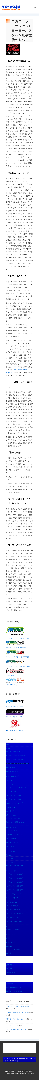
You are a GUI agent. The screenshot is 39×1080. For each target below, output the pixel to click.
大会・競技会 (10, 953)
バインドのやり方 (11, 791)
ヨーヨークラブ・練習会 (13, 949)
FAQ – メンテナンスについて (14, 914)
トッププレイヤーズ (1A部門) (14, 874)
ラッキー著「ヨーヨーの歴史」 (15, 865)
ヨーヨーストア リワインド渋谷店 (16, 647)
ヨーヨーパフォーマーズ (13, 894)
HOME (8, 744)
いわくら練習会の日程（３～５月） (16, 1029)
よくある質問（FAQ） (12, 902)
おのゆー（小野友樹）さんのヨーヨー (17, 1012)
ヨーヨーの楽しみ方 (12, 771)
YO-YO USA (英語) (11, 685)
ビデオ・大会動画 (11, 815)
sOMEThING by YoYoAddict (14, 730)
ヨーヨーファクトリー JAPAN (15, 707)
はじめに (8, 748)
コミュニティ (10, 946)
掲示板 (8, 938)
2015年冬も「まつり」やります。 (16, 1019)
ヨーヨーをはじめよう (12, 776)
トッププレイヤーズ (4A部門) (14, 886)
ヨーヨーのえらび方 (12, 842)
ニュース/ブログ (10, 972)
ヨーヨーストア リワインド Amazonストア (19, 666)
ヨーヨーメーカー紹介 (12, 831)
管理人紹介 (9, 969)
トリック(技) (9, 784)
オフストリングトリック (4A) (14, 803)
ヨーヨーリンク (10, 934)
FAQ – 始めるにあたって (13, 917)
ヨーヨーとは (10, 858)
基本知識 (8, 855)
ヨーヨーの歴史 (10, 862)
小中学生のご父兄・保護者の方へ (16, 759)
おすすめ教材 (10, 846)
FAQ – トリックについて (13, 910)
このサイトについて (12, 983)
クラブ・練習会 (10, 851)
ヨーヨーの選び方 (11, 827)
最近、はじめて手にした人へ (14, 751)
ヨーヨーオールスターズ (13, 871)
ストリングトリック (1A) (13, 795)
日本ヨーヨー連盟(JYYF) (13, 987)
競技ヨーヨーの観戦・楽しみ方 (15, 822)
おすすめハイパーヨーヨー (14, 834)
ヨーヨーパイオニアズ (12, 898)
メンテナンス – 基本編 (12, 929)
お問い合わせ (10, 965)
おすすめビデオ (10, 807)
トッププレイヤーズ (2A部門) (14, 878)
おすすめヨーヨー (11, 838)
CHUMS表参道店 (11, 675)
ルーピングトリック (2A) (13, 799)
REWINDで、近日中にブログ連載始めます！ (19, 1006)
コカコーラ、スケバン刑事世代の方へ (17, 763)
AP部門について (11, 1025)
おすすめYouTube (11, 811)
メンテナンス (10, 926)
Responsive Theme (28, 1073)
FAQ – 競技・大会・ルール (14, 921)
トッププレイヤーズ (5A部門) (14, 890)
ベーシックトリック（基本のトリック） (18, 787)
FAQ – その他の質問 (12, 906)
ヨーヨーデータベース (12, 942)
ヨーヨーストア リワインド (14, 991)
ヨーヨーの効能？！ (12, 767)
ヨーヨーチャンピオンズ (13, 818)
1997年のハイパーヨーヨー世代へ (16, 755)
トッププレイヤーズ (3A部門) (14, 882)
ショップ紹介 (10, 780)
